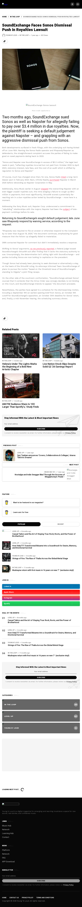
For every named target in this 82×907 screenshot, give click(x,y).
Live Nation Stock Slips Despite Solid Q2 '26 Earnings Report (59, 365)
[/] (72, 4)
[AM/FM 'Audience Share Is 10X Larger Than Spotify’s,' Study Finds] (20, 386)
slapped (44, 189)
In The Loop (15, 17)
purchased (54, 180)
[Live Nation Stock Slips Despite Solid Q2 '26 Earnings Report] (61, 345)
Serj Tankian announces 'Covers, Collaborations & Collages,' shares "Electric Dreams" (46, 456)
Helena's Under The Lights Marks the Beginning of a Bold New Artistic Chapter (19, 366)
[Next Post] (73, 474)
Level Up (20, 453)
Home (4, 17)
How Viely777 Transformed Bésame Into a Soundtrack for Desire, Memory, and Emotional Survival (44, 546)
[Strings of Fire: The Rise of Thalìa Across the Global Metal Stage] (6, 557)
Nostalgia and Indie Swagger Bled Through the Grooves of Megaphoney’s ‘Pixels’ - (40, 475)
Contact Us (14, 898)
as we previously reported (42, 248)
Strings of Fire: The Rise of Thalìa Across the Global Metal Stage (40, 558)
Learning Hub (8, 833)
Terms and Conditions (45, 898)
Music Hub (6, 825)
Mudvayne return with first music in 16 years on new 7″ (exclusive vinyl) (43, 570)
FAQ (3, 857)
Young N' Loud (17, 556)
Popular (21, 524)
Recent (61, 524)
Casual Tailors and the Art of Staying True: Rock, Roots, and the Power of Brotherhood (43, 535)
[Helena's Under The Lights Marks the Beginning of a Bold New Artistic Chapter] (20, 345)
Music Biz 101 (49, 472)
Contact (5, 837)
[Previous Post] (9, 455)
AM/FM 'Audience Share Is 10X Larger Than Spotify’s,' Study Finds (20, 405)
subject (66, 209)
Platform (6, 850)
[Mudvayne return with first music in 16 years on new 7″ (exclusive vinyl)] (6, 569)
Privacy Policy (70, 433)
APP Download (8, 861)
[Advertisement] (41, 754)
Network (5, 829)
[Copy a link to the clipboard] (4, 41)
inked (63, 177)
